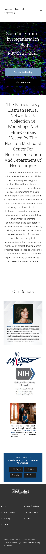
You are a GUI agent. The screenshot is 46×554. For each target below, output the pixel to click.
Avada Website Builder (24, 540)
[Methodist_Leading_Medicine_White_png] (20, 490)
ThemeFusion (9, 543)
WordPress (8, 545)
